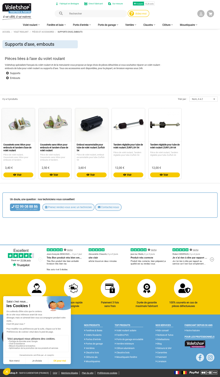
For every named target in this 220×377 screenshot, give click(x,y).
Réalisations (163, 339)
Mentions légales (69, 373)
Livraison (161, 361)
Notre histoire (193, 330)
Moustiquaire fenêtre (126, 357)
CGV (55, 373)
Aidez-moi (141, 13)
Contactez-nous (109, 207)
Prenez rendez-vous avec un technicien (69, 207)
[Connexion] (201, 14)
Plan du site (87, 373)
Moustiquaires (92, 361)
